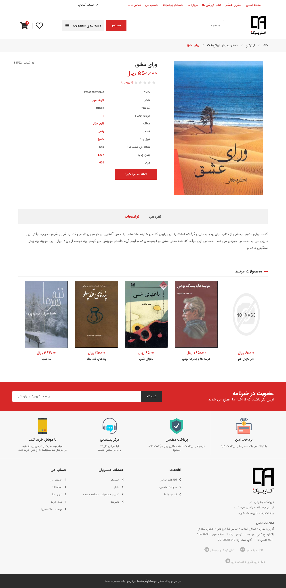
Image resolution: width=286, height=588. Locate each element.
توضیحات (132, 216)
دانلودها (114, 501)
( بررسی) (127, 82)
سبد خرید (56, 501)
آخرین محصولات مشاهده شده (101, 494)
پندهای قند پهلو (96, 359)
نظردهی (155, 216)
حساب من (56, 479)
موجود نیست (46, 344)
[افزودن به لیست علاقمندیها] (62, 287)
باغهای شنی (146, 359)
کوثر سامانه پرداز (140, 581)
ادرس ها (57, 494)
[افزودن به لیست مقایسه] (62, 296)
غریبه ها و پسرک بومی (196, 359)
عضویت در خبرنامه (253, 393)
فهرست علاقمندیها (51, 509)
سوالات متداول (168, 487)
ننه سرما (47, 359)
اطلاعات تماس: (264, 523)
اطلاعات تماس (168, 479)
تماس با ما (170, 494)
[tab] (155, 217)
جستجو (116, 25)
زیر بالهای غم (246, 359)
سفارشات (57, 487)
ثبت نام (151, 396)
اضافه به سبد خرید (136, 174)
